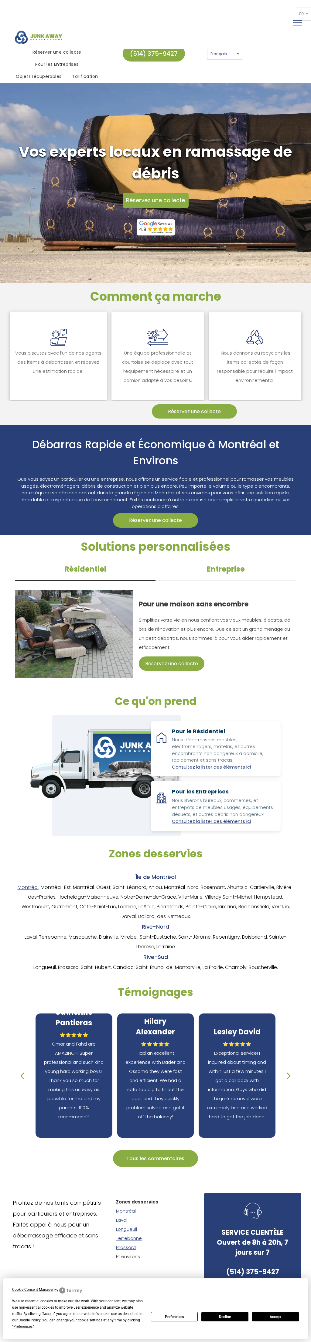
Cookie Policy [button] (29, 1320)
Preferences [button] (22, 1326)
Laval (121, 1220)
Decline (225, 1317)
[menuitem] (57, 53)
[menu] (298, 23)
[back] (22, 1075)
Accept (275, 1317)
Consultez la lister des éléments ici (211, 767)
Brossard (126, 1247)
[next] (289, 1075)
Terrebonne (129, 1238)
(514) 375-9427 (252, 1272)
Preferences (174, 1317)
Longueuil (126, 1229)
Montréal (28, 887)
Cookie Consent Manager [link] (32, 1289)
